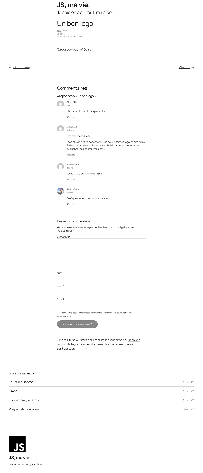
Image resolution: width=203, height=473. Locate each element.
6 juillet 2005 (72, 126)
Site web (60, 299)
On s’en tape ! (63, 33)
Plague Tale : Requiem (24, 409)
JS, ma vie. (73, 4)
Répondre (71, 117)
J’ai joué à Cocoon (21, 382)
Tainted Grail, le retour (24, 400)
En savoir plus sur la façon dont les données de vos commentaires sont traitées (98, 344)
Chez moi (184, 67)
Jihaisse (70, 192)
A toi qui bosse (21, 67)
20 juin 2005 (72, 102)
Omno (13, 391)
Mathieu (70, 130)
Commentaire (63, 236)
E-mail (60, 286)
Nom (59, 272)
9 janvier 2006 (73, 164)
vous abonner (125, 312)
